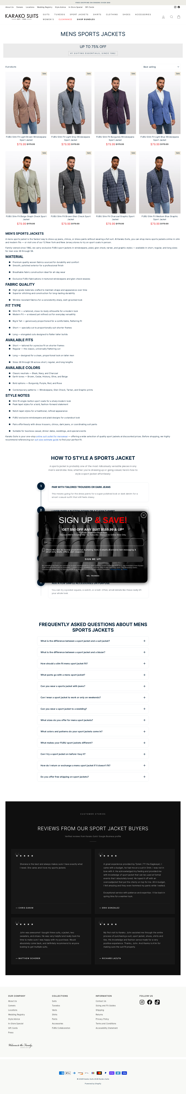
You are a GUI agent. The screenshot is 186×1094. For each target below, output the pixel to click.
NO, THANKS (93, 576)
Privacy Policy (116, 569)
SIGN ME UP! (93, 559)
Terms (125, 569)
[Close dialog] (143, 515)
